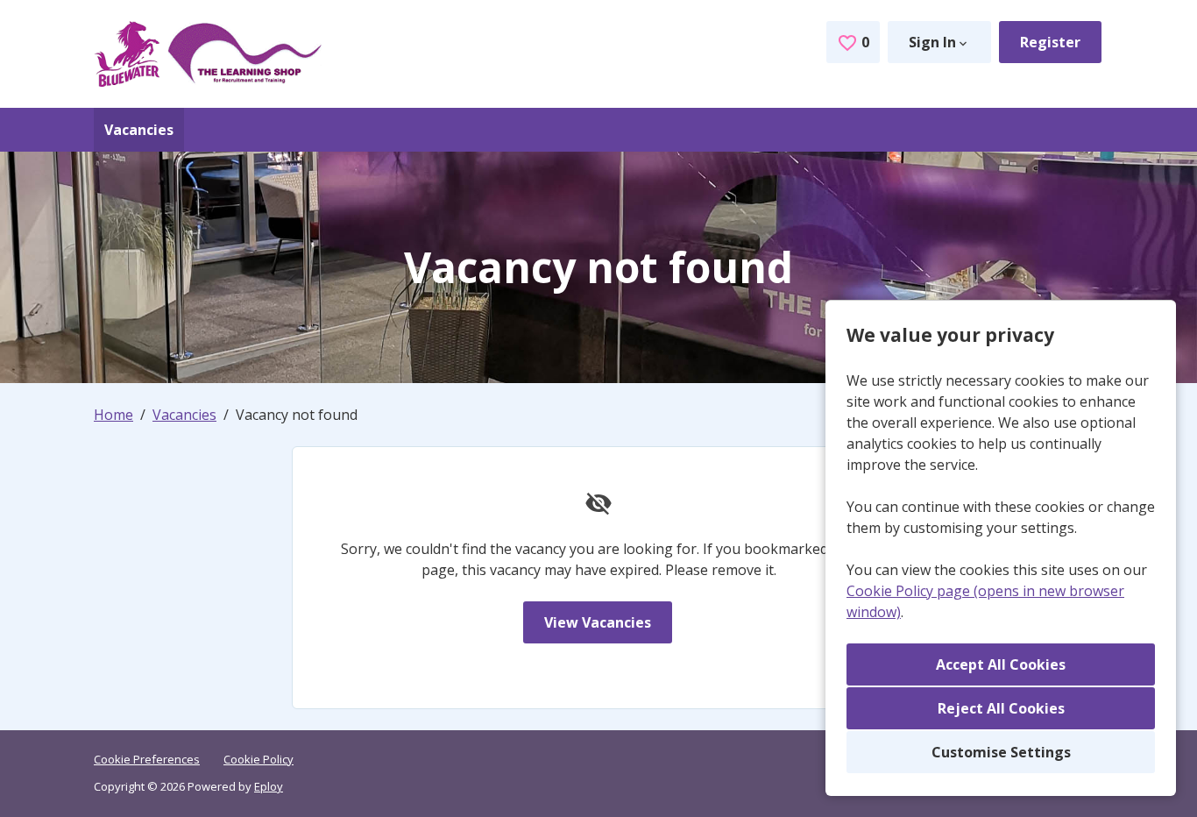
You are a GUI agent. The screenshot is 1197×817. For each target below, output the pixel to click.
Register (1050, 42)
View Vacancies (597, 622)
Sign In (932, 42)
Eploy (268, 786)
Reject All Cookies (1001, 708)
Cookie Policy (258, 759)
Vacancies (139, 129)
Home (113, 414)
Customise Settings (1001, 752)
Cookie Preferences (147, 759)
